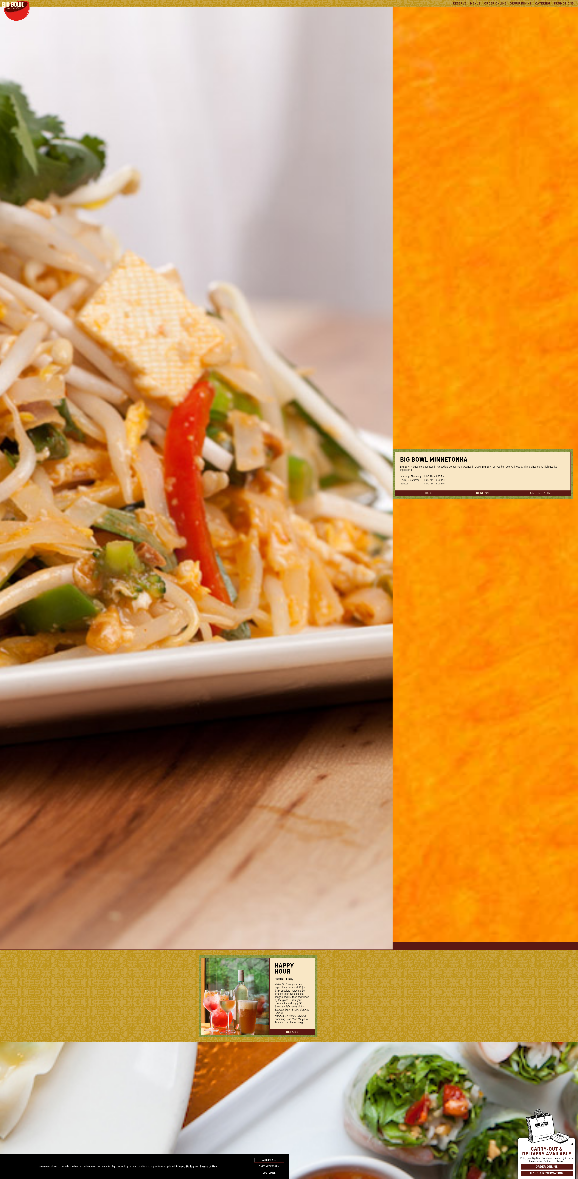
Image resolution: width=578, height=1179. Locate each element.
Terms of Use (208, 1166)
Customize (269, 1173)
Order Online (495, 3)
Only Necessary (269, 1166)
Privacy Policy (185, 1166)
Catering (542, 3)
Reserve (459, 3)
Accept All (269, 1160)
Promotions (564, 3)
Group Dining (521, 3)
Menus (475, 3)
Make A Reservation (546, 1173)
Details (292, 1032)
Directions (424, 493)
